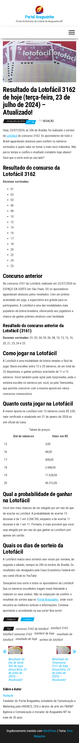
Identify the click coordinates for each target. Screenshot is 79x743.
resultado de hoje (26, 639)
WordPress (50, 731)
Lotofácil (12, 136)
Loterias (27, 619)
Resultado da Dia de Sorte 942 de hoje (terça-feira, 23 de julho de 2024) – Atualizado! (17, 669)
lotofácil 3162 (59, 628)
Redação (48, 121)
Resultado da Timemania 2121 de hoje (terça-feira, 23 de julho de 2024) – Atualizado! (61, 669)
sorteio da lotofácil (51, 639)
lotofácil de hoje (44, 633)
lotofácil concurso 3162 (17, 634)
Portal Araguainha (39, 17)
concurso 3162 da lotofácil (32, 629)
